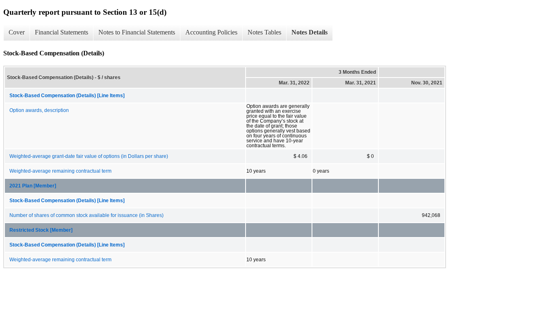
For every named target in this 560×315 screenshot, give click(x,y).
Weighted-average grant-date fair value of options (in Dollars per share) (88, 156)
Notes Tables (264, 32)
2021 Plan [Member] (32, 185)
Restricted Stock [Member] (41, 230)
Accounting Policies (211, 32)
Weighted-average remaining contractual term (60, 171)
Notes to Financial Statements (136, 32)
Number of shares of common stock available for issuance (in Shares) (86, 215)
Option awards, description (39, 110)
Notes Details (309, 32)
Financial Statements (61, 32)
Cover (17, 32)
